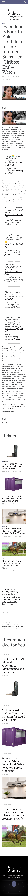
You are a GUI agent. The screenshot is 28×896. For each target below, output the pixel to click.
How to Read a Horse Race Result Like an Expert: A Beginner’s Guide (11, 564)
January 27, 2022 (12, 254)
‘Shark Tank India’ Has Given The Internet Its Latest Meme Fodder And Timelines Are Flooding (13, 406)
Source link (5, 423)
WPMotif (17, 877)
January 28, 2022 (12, 225)
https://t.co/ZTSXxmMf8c (13, 273)
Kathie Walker (18, 76)
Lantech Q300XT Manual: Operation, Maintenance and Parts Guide (14, 466)
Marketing (5, 23)
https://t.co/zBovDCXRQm (14, 245)
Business (5, 494)
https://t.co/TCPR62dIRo (14, 215)
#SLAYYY (9, 269)
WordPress (17, 875)
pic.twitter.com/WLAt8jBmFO (14, 298)
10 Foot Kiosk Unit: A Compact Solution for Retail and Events (11, 498)
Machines (5, 461)
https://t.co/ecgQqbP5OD (14, 330)
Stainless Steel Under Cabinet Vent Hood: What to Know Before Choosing (13, 531)
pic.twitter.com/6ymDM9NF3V (13, 164)
